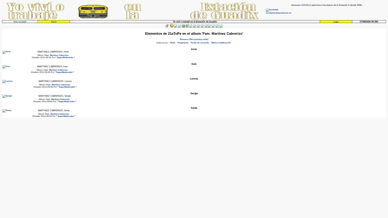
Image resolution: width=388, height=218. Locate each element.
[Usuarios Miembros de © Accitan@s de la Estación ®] (202, 27)
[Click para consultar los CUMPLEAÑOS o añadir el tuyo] (175, 27)
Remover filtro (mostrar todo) (194, 39)
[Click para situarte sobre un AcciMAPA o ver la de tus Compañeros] (183, 27)
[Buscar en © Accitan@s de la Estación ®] (194, 27)
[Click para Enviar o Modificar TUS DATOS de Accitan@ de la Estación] (167, 27)
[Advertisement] (338, 12)
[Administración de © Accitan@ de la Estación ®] (221, 27)
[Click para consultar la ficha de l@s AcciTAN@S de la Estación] (179, 27)
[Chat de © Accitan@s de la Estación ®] (209, 27)
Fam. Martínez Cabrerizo (56, 55)
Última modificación (221, 43)
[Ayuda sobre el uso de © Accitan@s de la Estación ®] (206, 27)
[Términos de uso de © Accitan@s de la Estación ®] (217, 27)
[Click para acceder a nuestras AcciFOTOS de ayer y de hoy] (171, 27)
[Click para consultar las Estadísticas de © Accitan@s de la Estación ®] (191, 27)
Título (172, 43)
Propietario (182, 43)
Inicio (54, 22)
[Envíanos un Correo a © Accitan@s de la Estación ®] (213, 27)
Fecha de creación (200, 43)
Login (336, 22)
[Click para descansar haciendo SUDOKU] (187, 27)
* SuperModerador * (65, 57)
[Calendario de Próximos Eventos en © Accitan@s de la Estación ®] (198, 27)
